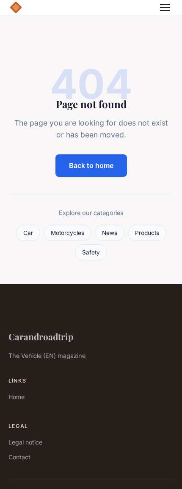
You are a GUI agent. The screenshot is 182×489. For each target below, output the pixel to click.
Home (16, 396)
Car (28, 232)
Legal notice (25, 442)
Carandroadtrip (40, 336)
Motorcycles (67, 232)
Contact (19, 457)
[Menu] (165, 7)
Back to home (91, 165)
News (109, 232)
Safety (91, 252)
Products (147, 232)
